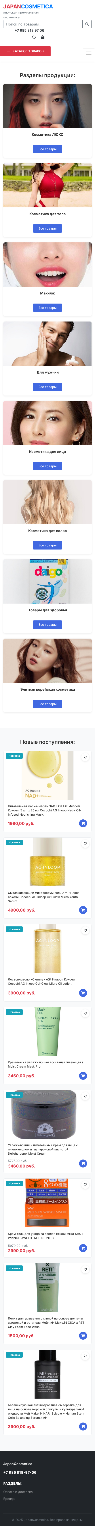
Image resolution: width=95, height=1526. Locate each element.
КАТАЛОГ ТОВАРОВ (28, 51)
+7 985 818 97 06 (29, 30)
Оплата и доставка (18, 1492)
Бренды (9, 1499)
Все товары (47, 149)
